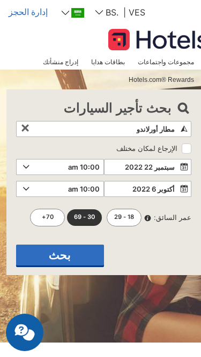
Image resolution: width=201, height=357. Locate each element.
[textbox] (103, 129)
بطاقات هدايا (108, 61)
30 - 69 (84, 217)
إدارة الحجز (28, 12)
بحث (60, 255)
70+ (48, 217)
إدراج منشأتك (60, 61)
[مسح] (25, 128)
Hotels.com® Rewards (161, 79)
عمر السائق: (172, 217)
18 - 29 (124, 217)
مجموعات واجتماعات (166, 61)
